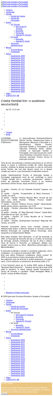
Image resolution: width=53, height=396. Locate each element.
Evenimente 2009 (18, 56)
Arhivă (8, 54)
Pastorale (20, 33)
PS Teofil (14, 37)
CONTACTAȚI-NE (12, 96)
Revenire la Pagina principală (17, 293)
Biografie (19, 31)
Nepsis (8, 48)
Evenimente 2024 (18, 87)
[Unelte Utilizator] (2, 129)
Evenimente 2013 (18, 64)
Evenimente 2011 (18, 60)
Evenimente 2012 (18, 62)
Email (8, 134)
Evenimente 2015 (18, 68)
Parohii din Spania (18, 16)
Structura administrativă (17, 44)
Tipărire (9, 132)
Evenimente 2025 (18, 89)
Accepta (4, 394)
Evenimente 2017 (18, 73)
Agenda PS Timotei (23, 35)
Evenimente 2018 (18, 75)
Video (8, 94)
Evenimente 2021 (18, 81)
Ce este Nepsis (17, 50)
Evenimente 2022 (18, 83)
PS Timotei (15, 25)
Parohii (8, 14)
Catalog (9, 10)
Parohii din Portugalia (15, 19)
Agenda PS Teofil (23, 41)
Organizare (15, 52)
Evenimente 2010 (18, 58)
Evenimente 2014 (18, 66)
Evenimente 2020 (18, 79)
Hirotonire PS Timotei (21, 28)
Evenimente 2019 (18, 77)
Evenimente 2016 (18, 71)
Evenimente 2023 (18, 85)
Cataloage (10, 12)
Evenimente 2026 (18, 91)
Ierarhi (8, 23)
